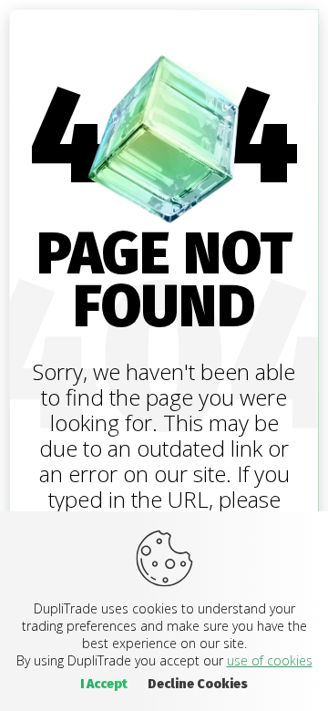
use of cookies (270, 660)
